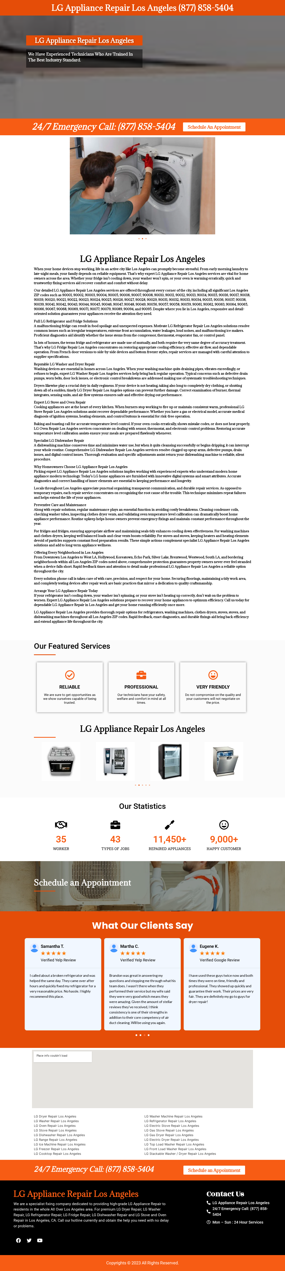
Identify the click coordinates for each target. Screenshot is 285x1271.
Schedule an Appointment (82, 882)
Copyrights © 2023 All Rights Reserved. (142, 1263)
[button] (139, 238)
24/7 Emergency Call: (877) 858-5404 (103, 126)
